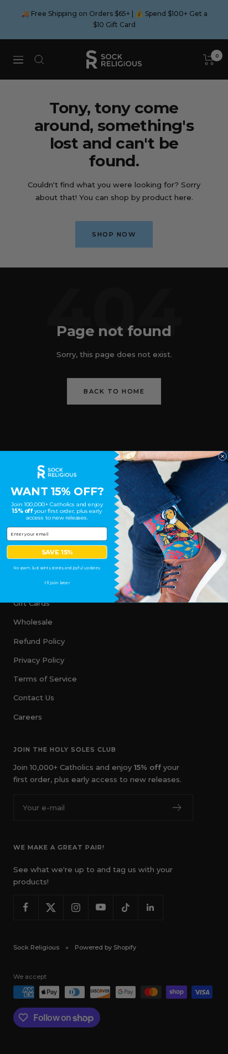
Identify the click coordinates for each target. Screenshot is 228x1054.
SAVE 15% (57, 552)
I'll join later (57, 583)
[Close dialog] (222, 456)
